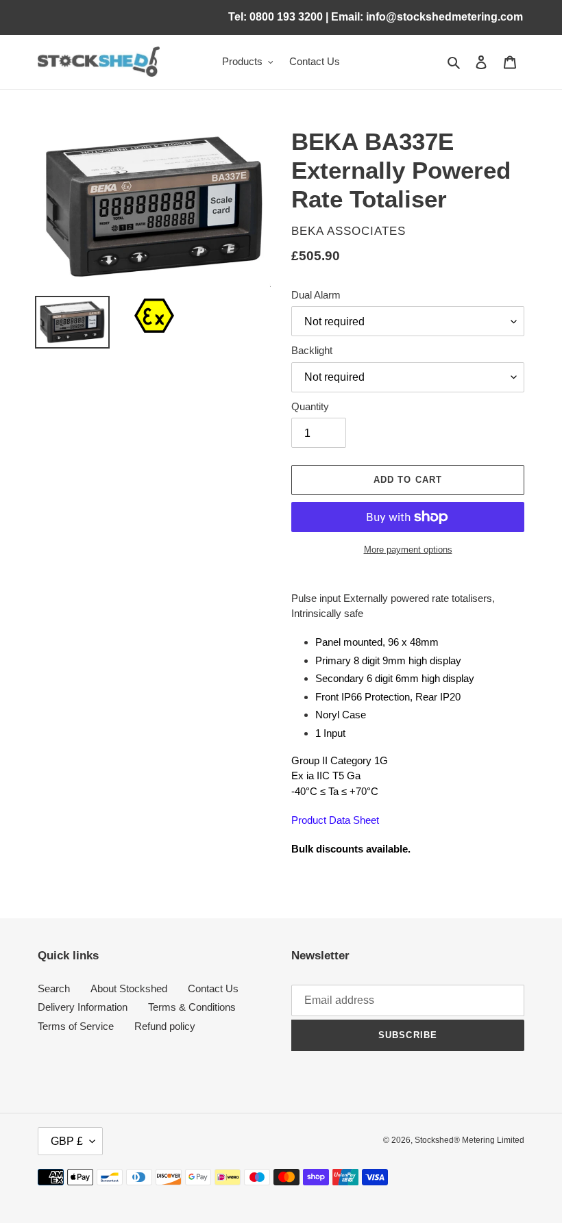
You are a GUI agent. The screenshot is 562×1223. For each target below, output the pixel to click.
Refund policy (164, 1026)
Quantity (310, 406)
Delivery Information (82, 1007)
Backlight (311, 350)
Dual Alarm (316, 295)
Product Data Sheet (335, 820)
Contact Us (213, 988)
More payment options (408, 549)
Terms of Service (76, 1026)
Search (54, 988)
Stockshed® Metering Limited (469, 1140)
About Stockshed (128, 988)
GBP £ (67, 1141)
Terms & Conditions (192, 1007)
